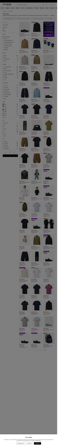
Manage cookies (21, 443)
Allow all (37, 443)
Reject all (29, 443)
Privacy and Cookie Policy (36, 440)
